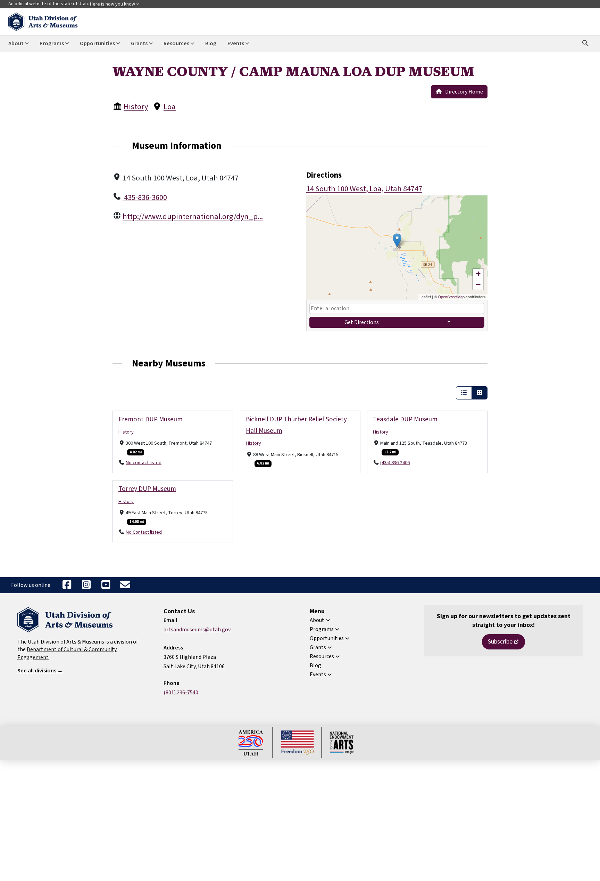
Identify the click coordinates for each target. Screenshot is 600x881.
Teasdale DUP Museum (405, 419)
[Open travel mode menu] (449, 322)
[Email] (125, 585)
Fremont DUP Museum (150, 419)
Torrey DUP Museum (147, 489)
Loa (170, 106)
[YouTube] (106, 585)
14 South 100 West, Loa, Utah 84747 (364, 188)
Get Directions (361, 322)
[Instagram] (86, 585)
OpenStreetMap (451, 296)
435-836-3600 (145, 197)
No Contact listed (144, 532)
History (136, 106)
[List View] (464, 392)
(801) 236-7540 (181, 692)
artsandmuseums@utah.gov (197, 629)
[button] (397, 240)
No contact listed (143, 462)
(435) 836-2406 (395, 462)
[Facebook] (67, 585)
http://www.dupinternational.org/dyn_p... (193, 216)
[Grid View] (480, 392)
